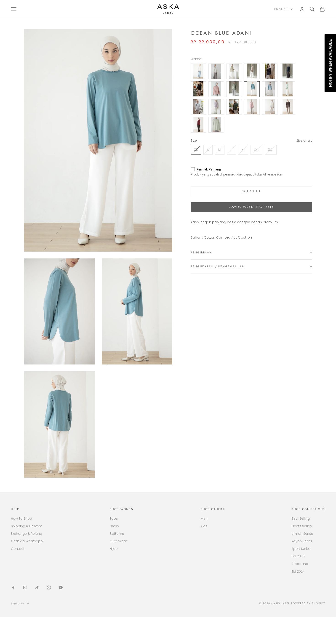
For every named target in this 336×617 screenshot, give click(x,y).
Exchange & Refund (26, 533)
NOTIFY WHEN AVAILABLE (251, 207)
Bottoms (117, 533)
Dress (114, 526)
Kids (204, 526)
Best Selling (300, 518)
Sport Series (301, 548)
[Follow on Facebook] (13, 587)
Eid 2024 (298, 571)
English (281, 9)
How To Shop (21, 518)
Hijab (114, 548)
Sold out (251, 191)
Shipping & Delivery (26, 526)
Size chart (304, 140)
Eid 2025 (298, 556)
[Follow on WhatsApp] (49, 587)
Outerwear (118, 541)
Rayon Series (301, 541)
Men (204, 518)
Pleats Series (301, 526)
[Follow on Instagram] (25, 587)
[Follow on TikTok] (37, 587)
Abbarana (299, 563)
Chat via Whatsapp (27, 541)
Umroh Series (302, 533)
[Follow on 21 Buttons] (61, 587)
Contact (17, 548)
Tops (114, 518)
